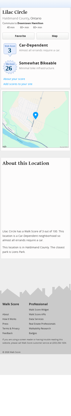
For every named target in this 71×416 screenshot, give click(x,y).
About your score (14, 79)
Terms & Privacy (11, 328)
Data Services (36, 319)
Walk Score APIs (37, 314)
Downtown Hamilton (30, 23)
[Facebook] (10, 309)
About (5, 314)
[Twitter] (4, 309)
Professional (38, 304)
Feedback (7, 333)
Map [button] (55, 36)
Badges (33, 333)
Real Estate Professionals (42, 324)
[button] (35, 115)
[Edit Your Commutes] (46, 22)
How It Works (9, 319)
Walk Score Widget (39, 309)
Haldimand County (15, 18)
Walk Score (10, 304)
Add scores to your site (17, 84)
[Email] (16, 309)
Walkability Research (40, 328)
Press (5, 324)
